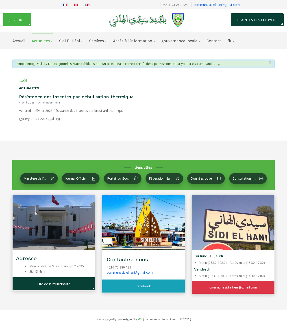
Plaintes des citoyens (257, 20)
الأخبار (23, 80)
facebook (144, 286)
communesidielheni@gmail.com (217, 4)
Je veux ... (17, 20)
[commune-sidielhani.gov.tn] (142, 20)
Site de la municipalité (53, 284)
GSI (140, 319)
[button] (42, 40)
